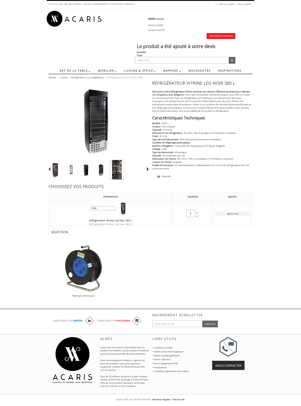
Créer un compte (226, 4)
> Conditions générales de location (170, 371)
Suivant (147, 169)
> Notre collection (161, 359)
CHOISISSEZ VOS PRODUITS (76, 186)
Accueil (52, 77)
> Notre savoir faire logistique (168, 351)
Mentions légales (161, 399)
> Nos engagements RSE (165, 363)
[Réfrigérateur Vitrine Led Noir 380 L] (55, 170)
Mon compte (244, 4)
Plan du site (178, 399)
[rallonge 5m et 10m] (83, 267)
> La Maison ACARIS (162, 347)
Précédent (49, 169)
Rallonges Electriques (83, 295)
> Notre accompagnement (166, 355)
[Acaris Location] (81, 18)
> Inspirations (159, 367)
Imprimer (166, 176)
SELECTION (59, 232)
